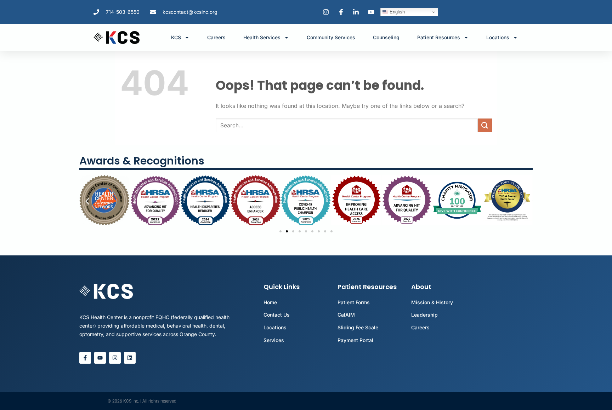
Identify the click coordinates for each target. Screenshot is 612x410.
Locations (497, 37)
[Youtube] (100, 358)
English (396, 12)
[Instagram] (115, 358)
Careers (216, 37)
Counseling (386, 37)
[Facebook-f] (85, 358)
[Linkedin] (130, 358)
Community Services (331, 37)
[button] (87, 201)
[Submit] (485, 125)
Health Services (261, 37)
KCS (176, 37)
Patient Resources (438, 37)
